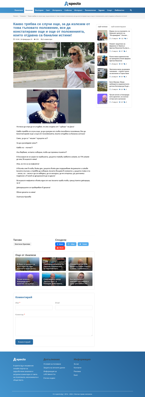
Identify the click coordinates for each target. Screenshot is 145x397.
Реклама (77, 371)
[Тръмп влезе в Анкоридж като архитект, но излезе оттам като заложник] (102, 99)
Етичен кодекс (49, 378)
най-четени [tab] (102, 26)
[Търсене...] (131, 10)
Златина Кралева (22, 244)
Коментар (20, 314)
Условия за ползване (52, 364)
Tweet (84, 244)
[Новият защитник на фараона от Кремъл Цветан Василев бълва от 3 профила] (102, 48)
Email (57, 303)
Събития (68, 10)
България (39, 10)
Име (17, 303)
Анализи (29, 10)
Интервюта (57, 10)
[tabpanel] (114, 68)
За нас (76, 364)
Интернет (78, 10)
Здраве (101, 10)
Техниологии (90, 10)
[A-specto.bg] (72, 4)
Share (61, 244)
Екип (76, 375)
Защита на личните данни (54, 367)
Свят (48, 10)
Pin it (61, 248)
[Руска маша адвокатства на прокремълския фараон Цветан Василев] (102, 61)
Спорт (109, 10)
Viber (72, 244)
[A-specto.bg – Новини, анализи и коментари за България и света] (19, 361)
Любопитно (119, 10)
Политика (19, 10)
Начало (15, 16)
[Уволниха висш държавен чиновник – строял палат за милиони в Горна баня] (102, 73)
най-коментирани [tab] (118, 26)
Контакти (77, 367)
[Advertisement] (33, 215)
